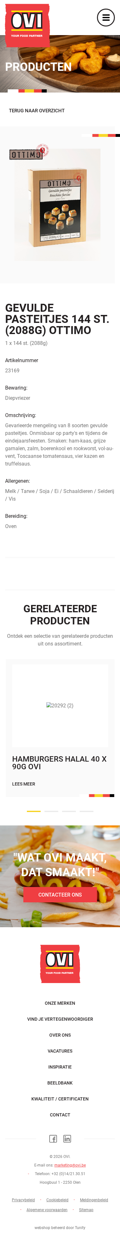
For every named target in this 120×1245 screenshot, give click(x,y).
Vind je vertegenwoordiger (60, 1019)
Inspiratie (60, 1067)
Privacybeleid (23, 1200)
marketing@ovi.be (70, 1165)
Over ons (60, 1035)
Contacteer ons (60, 895)
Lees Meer (23, 784)
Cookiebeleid (57, 1200)
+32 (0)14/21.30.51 (68, 1174)
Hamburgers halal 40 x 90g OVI (59, 763)
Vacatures (60, 1051)
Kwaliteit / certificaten (60, 1099)
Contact (60, 1115)
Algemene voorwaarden (47, 1210)
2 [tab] (51, 811)
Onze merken (60, 1003)
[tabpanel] (60, 734)
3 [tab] (69, 811)
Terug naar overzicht (37, 110)
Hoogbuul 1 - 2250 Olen (60, 1182)
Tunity (80, 1228)
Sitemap (86, 1210)
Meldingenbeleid (94, 1200)
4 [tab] (86, 811)
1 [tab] (34, 811)
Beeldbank (60, 1083)
